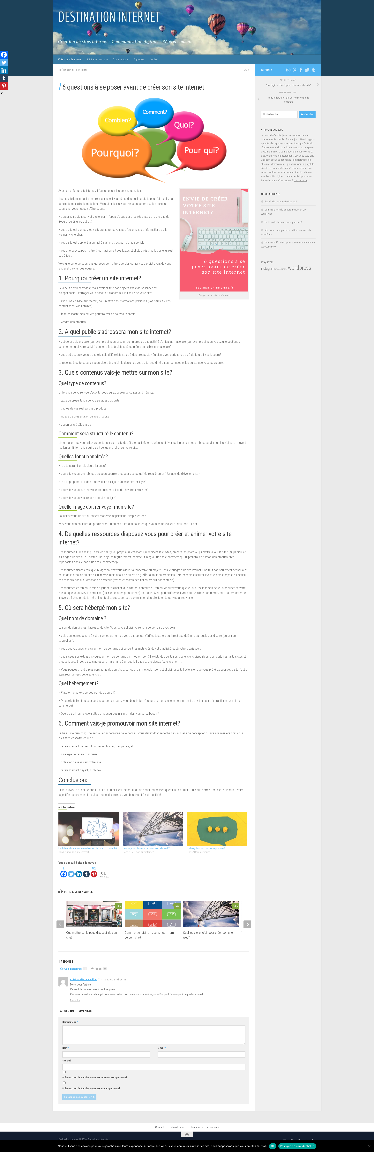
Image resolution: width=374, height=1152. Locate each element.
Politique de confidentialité (205, 1127)
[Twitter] (71, 871)
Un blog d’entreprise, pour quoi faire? (206, 848)
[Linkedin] (78, 871)
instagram (268, 268)
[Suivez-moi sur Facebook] (300, 70)
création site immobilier (83, 979)
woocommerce (281, 269)
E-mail (162, 1048)
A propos (139, 59)
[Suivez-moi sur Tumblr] (313, 70)
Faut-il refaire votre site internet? (281, 201)
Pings (100, 968)
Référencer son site (97, 59)
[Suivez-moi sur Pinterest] (294, 70)
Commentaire (70, 1022)
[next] (247, 924)
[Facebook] (4, 55)
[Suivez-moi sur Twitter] (307, 70)
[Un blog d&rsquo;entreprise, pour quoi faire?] (217, 829)
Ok (272, 1146)
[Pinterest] (4, 86)
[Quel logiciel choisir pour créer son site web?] (153, 829)
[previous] (60, 924)
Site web (66, 1060)
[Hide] (1, 93)
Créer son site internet (70, 59)
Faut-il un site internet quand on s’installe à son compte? (87, 848)
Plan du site (177, 1127)
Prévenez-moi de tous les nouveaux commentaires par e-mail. (95, 1077)
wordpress (299, 267)
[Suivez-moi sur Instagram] (288, 70)
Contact (154, 59)
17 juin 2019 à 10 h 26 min (113, 979)
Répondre (75, 1000)
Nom (65, 1048)
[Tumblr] (86, 871)
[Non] (369, 1146)
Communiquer (120, 59)
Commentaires (75, 968)
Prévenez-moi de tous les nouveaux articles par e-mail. (91, 1088)
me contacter (300, 180)
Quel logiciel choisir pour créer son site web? (146, 848)
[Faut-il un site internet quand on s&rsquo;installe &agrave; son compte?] (88, 829)
